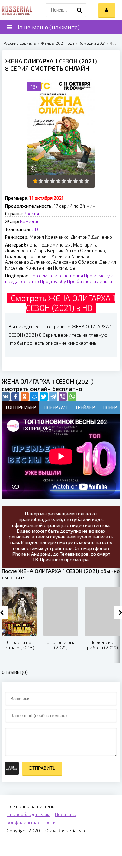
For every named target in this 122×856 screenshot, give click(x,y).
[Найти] (79, 10)
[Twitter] (44, 396)
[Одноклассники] (25, 396)
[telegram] (53, 396)
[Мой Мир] (34, 396)
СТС (35, 229)
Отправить (42, 768)
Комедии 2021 (92, 43)
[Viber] (63, 396)
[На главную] (17, 10)
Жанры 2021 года (58, 43)
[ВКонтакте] (6, 396)
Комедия (29, 221)
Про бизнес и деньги (89, 281)
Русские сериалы (20, 43)
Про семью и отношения (56, 275)
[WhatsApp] (72, 396)
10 (87, 181)
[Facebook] (15, 396)
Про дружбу (53, 281)
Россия (31, 213)
